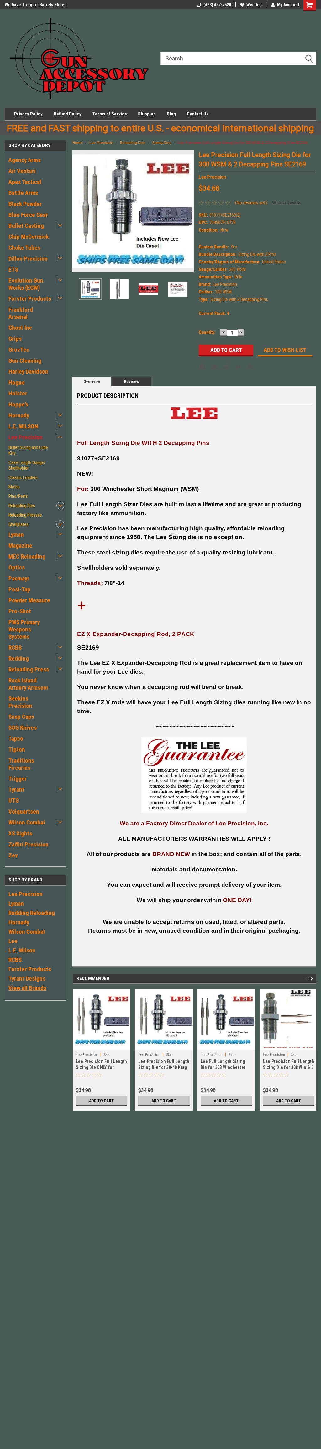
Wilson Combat (26, 822)
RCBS (15, 647)
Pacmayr (18, 578)
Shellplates (18, 524)
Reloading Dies (21, 505)
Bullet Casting (26, 225)
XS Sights (20, 833)
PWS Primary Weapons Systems (24, 629)
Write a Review (286, 202)
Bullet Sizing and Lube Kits (28, 450)
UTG (13, 800)
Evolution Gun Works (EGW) (25, 284)
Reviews (131, 381)
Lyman (16, 534)
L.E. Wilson (21, 950)
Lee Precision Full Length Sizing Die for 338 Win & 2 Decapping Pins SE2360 (288, 1067)
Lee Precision (25, 437)
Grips (15, 338)
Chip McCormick (28, 236)
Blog (171, 114)
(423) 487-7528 (217, 4)
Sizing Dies (161, 143)
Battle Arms (23, 192)
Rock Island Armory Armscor (28, 684)
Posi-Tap (19, 589)
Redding (18, 658)
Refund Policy (68, 114)
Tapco (15, 738)
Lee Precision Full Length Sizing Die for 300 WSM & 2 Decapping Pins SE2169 (242, 143)
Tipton (16, 749)
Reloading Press (28, 669)
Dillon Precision (28, 258)
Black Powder (25, 203)
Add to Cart (101, 1100)
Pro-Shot (19, 611)
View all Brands (27, 988)
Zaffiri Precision (28, 844)
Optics (16, 567)
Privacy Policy (28, 114)
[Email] (214, 367)
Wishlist (254, 4)
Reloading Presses (25, 515)
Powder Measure (29, 600)
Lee (13, 941)
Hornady (18, 415)
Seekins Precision (20, 702)
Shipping (147, 114)
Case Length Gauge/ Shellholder (27, 465)
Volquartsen (23, 811)
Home (77, 143)
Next (188, 211)
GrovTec (18, 349)
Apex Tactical (24, 182)
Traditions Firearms (21, 764)
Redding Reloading (31, 912)
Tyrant (16, 789)
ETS (13, 269)
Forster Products (29, 298)
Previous (78, 211)
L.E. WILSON (23, 426)
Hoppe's (18, 404)
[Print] (226, 367)
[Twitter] (238, 367)
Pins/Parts (18, 496)
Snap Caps (21, 716)
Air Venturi (22, 171)
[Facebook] (202, 367)
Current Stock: (214, 313)
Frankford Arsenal (20, 313)
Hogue (16, 382)
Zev (13, 855)
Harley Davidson (28, 371)
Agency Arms (24, 160)
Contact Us (197, 114)
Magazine (20, 545)
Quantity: (207, 332)
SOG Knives (22, 727)
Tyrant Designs (26, 978)
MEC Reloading (26, 556)
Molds (14, 487)
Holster (17, 393)
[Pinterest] (250, 367)
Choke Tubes (24, 247)
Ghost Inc (20, 327)
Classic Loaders (23, 477)
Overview (91, 381)
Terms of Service (109, 114)
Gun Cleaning (24, 360)
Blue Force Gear (28, 214)
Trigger (17, 778)
